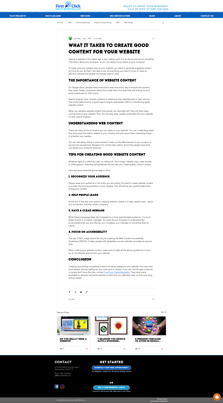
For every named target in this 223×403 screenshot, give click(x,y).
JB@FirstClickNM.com (63, 375)
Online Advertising (83, 22)
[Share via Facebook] (70, 292)
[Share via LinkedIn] (81, 292)
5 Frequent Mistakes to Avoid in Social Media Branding (148, 340)
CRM (69, 22)
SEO (117, 22)
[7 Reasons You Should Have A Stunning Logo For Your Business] (111, 325)
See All (163, 312)
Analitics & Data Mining (102, 22)
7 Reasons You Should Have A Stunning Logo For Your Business (111, 340)
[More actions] (153, 38)
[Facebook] (57, 386)
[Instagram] (62, 386)
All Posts (60, 22)
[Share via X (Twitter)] (75, 292)
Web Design (128, 22)
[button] (18, 15)
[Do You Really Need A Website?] (74, 325)
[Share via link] (87, 292)
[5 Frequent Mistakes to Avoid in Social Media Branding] (149, 325)
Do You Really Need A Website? (73, 340)
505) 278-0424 (159, 9)
